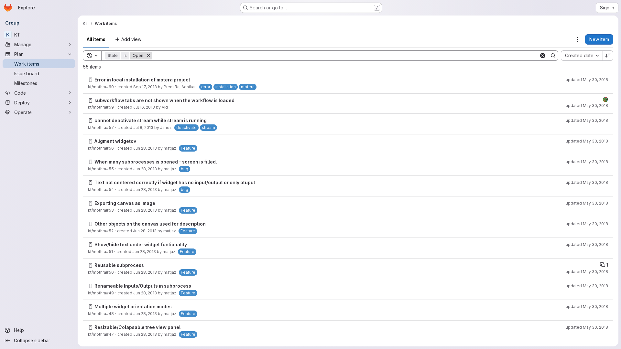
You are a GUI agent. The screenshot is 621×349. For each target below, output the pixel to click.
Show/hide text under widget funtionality (140, 244)
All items (96, 39)
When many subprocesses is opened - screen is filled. (155, 161)
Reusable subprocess (119, 265)
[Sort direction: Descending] (608, 55)
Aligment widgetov (115, 141)
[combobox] (582, 55)
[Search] (553, 55)
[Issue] (90, 79)
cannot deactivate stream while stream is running (150, 120)
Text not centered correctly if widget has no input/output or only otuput (174, 182)
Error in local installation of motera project (142, 79)
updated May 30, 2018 (587, 79)
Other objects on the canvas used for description (150, 224)
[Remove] (148, 55)
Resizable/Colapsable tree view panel (137, 327)
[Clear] (543, 55)
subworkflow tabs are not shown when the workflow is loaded (164, 100)
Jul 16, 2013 (144, 107)
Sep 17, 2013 (145, 86)
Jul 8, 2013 (143, 127)
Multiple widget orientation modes (133, 306)
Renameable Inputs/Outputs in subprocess (142, 286)
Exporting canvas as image (124, 203)
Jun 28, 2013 (145, 148)
